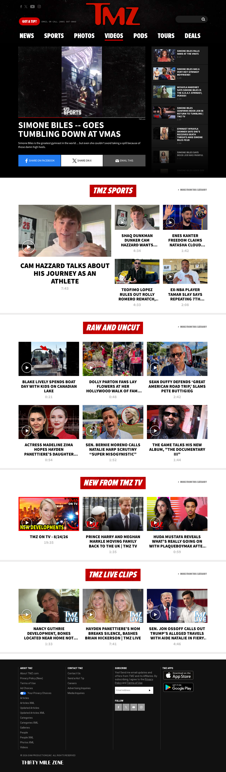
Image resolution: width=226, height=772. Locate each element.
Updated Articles (29, 707)
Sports (54, 36)
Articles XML (27, 703)
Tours (166, 36)
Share (42, 160)
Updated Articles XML (32, 712)
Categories (26, 717)
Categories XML (29, 722)
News (27, 36)
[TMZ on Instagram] (39, 6)
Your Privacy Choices (39, 693)
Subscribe (149, 690)
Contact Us (74, 673)
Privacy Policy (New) (31, 678)
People (24, 732)
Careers (72, 683)
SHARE (84, 160)
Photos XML (27, 742)
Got (29, 21)
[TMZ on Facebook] (21, 6)
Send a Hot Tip (76, 678)
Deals (192, 36)
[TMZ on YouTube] (133, 707)
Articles (24, 698)
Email (126, 160)
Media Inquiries (76, 693)
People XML (26, 737)
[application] (81, 82)
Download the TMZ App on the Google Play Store (178, 687)
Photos (84, 36)
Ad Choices (26, 688)
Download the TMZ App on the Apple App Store (178, 675)
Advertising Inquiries (79, 688)
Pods (140, 36)
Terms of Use (28, 683)
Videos (114, 36)
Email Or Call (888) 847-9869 (58, 22)
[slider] (81, 117)
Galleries (25, 727)
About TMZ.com (29, 673)
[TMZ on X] (26, 6)
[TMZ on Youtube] (32, 6)
